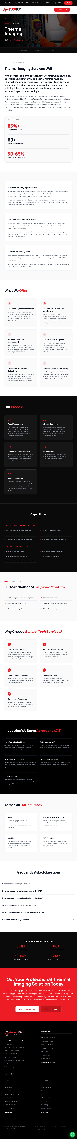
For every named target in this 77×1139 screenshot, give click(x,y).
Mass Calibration (46, 1055)
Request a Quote (62, 10)
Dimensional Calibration (48, 1037)
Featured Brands (9, 1091)
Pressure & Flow (9, 1098)
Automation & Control (11, 1101)
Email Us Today (51, 1009)
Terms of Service (40, 1129)
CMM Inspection (45, 1091)
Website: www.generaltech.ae (13, 1067)
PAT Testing (44, 1105)
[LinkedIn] (6, 1074)
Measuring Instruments (12, 1094)
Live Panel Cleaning (46, 1108)
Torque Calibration (46, 1058)
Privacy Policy (63, 1126)
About (36, 1126)
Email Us (7, 1064)
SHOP (68, 3)
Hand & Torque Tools (11, 1105)
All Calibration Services (48, 1062)
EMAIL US (37, 3)
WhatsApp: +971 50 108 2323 (15, 1061)
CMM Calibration (46, 1087)
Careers (42, 1126)
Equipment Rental (10, 1108)
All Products (8, 1087)
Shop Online (8, 1112)
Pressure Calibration (47, 1044)
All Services (44, 1112)
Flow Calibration (45, 1051)
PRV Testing (44, 1101)
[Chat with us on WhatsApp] (72, 1134)
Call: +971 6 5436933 (27, 1009)
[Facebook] (12, 1074)
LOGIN (59, 3)
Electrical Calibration (47, 1041)
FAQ (48, 1126)
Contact (48, 2)
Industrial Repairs (46, 1098)
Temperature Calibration (48, 1048)
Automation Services (47, 1094)
